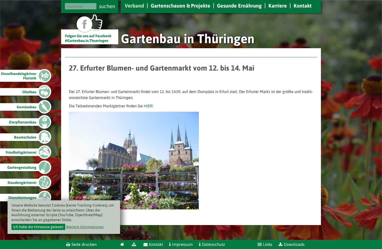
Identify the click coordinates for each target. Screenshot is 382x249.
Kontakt (303, 6)
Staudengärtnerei (22, 182)
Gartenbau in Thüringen (187, 38)
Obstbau (29, 92)
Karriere (277, 6)
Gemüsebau (26, 107)
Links (267, 244)
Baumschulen (25, 137)
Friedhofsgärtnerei (21, 152)
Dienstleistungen (22, 198)
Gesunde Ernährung (239, 6)
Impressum (182, 244)
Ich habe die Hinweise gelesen (38, 227)
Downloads (294, 244)
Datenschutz (213, 244)
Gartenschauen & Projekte (180, 6)
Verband (134, 6)
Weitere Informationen (85, 227)
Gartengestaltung (21, 167)
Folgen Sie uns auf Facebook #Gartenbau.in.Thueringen (88, 38)
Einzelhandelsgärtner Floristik (18, 76)
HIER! (148, 106)
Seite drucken (84, 244)
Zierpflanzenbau (22, 122)
